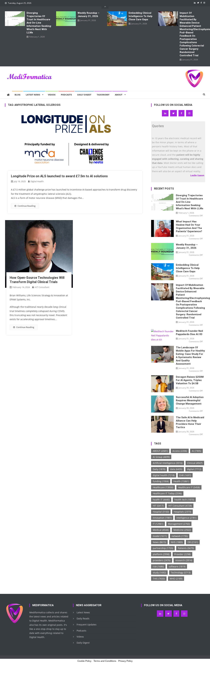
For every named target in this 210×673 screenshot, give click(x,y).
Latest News (33, 94)
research (183, 560)
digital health (164, 475)
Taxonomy (103, 94)
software (177, 566)
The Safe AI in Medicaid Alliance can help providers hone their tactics (190, 422)
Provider (182, 554)
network (180, 536)
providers (161, 560)
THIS (159, 578)
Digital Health (37, 181)
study (159, 572)
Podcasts (66, 94)
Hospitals (182, 511)
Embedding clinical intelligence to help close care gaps (140, 16)
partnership (163, 548)
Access (179, 450)
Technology (180, 572)
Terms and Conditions (105, 661)
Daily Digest (84, 94)
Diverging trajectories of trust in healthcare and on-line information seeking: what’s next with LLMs (39, 22)
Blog (17, 94)
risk (158, 566)
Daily (159, 469)
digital (194, 469)
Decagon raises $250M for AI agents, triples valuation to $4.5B (190, 380)
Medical (161, 529)
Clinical (194, 463)
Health (181, 481)
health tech (184, 499)
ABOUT (160, 450)
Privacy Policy (125, 661)
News (159, 542)
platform (161, 554)
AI (196, 450)
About (118, 94)
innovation (162, 517)
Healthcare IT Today (167, 493)
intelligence (186, 517)
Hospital (161, 511)
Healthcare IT (189, 487)
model (160, 536)
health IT (161, 499)
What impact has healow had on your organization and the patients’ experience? (189, 226)
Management (179, 523)
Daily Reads (83, 618)
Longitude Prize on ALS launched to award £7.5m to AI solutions (59, 176)
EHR (185, 475)
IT (158, 523)
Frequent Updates (86, 624)
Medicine (182, 529)
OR (193, 542)
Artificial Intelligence (167, 463)
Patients (186, 548)
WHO (176, 578)
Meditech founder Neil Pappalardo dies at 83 (189, 332)
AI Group (161, 456)
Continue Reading (26, 205)
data (176, 469)
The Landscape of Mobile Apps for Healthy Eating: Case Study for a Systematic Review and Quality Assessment (190, 355)
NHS (177, 542)
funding (161, 481)
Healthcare (163, 487)
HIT (158, 505)
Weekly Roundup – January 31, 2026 (88, 14)
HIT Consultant (42, 287)
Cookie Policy (84, 661)
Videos (51, 94)
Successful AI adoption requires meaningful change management (190, 400)
